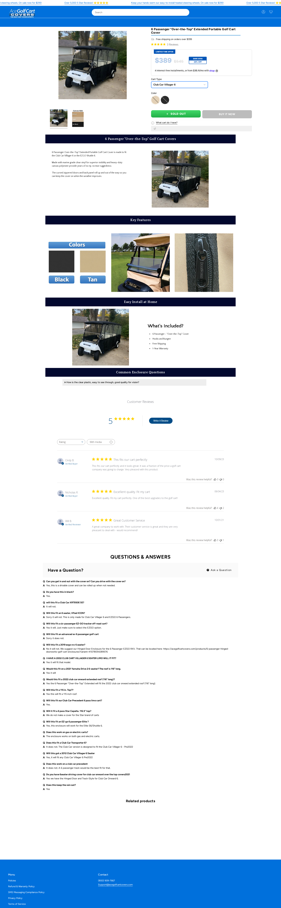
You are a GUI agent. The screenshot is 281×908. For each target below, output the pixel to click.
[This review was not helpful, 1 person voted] (221, 540)
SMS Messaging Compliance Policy (26, 892)
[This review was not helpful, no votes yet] (221, 479)
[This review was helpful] (215, 508)
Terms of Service (17, 903)
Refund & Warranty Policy (21, 886)
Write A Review (160, 420)
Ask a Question (221, 570)
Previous (58, 65)
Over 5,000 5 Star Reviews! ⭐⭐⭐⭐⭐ (86, 2)
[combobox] (138, 12)
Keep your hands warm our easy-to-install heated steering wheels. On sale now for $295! (177, 2)
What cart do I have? (166, 122)
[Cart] (271, 12)
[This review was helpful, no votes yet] (215, 479)
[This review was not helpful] (221, 508)
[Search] (184, 12)
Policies (12, 880)
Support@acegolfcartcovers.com (115, 884)
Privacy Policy (15, 898)
